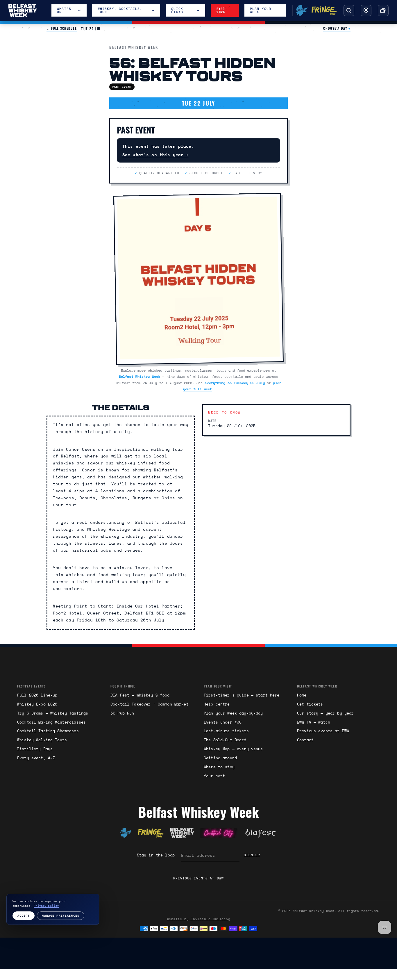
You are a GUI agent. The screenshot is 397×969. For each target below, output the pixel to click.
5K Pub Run (122, 713)
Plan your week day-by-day (233, 713)
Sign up (252, 855)
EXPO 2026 (221, 10)
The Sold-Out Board (225, 740)
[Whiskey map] (366, 10)
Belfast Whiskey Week (139, 376)
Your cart (214, 776)
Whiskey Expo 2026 (37, 704)
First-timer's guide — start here (242, 695)
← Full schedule (62, 28)
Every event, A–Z (36, 758)
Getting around (220, 758)
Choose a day (336, 28)
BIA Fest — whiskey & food (140, 695)
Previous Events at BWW (198, 878)
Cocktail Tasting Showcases (48, 731)
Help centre (217, 704)
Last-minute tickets (226, 731)
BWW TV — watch (313, 722)
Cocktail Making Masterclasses (51, 722)
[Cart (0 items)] (383, 10)
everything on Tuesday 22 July (235, 382)
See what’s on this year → (155, 155)
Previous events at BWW (323, 731)
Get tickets (310, 704)
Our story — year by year (325, 713)
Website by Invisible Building (198, 919)
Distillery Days (35, 749)
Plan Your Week (260, 10)
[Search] (349, 10)
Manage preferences (60, 915)
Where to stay (219, 767)
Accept (23, 915)
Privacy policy (46, 905)
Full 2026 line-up (37, 695)
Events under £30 (223, 722)
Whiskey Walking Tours (42, 740)
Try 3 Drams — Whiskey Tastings (52, 713)
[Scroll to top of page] (125, 833)
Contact (305, 740)
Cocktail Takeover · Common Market (149, 704)
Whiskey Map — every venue (233, 749)
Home (302, 695)
